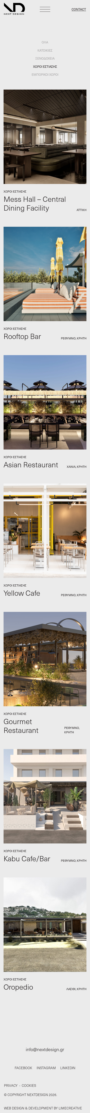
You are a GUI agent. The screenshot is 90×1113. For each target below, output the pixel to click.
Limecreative (70, 1108)
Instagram (46, 1068)
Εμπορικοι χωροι (45, 74)
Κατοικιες (45, 50)
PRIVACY (11, 1085)
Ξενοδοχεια (45, 58)
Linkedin (67, 1068)
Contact (79, 9)
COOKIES (29, 1085)
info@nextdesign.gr (45, 1049)
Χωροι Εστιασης (45, 66)
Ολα (45, 42)
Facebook (23, 1068)
